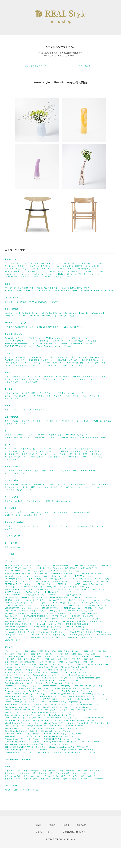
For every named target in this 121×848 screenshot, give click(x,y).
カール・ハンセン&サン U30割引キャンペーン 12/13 (76, 266)
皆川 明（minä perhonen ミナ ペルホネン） (60, 662)
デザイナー (9, 647)
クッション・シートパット (16, 487)
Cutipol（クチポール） (61, 576)
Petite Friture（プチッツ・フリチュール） (23, 619)
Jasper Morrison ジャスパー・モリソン (22, 707)
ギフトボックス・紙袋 (64, 316)
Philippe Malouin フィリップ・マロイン (62, 736)
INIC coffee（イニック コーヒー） (91, 589)
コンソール (94, 396)
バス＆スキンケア (86, 526)
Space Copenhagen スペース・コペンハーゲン (26, 750)
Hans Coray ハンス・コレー (81, 696)
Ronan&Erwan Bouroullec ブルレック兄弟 (24, 744)
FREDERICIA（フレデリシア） (18, 581)
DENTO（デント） (83, 576)
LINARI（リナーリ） (79, 338)
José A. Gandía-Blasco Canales (19, 710)
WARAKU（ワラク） (99, 357)
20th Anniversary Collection (18, 759)
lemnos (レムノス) (101, 600)
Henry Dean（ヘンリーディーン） (61, 587)
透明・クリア (10, 773)
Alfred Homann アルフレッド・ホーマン (66, 670)
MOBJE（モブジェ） (51, 608)
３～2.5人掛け (20, 357)
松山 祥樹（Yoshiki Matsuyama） (20, 662)
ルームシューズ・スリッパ (50, 487)
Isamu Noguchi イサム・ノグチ (59, 704)
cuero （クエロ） (40, 576)
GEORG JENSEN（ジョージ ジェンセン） (94, 581)
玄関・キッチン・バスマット (17, 437)
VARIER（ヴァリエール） (81, 635)
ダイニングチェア (12, 377)
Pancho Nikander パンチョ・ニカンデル (23, 734)
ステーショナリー (86, 487)
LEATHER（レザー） (73, 327)
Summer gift (70, 313)
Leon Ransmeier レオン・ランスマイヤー (23, 718)
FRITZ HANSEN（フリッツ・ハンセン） (54, 581)
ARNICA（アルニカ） (54, 363)
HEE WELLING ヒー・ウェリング (57, 699)
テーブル (8, 389)
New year (9, 316)
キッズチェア (101, 377)
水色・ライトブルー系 (50, 779)
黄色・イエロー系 (88, 776)
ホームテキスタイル (77, 484)
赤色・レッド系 (62, 773)
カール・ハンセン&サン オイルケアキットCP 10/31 (27, 266)
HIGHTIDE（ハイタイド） (31, 587)
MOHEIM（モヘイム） (94, 608)
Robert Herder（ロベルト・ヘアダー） (85, 619)
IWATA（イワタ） (33, 592)
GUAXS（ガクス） (46, 584)
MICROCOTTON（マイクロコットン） (22, 608)
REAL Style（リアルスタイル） (19, 565)
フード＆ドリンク (12, 543)
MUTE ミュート (12, 726)
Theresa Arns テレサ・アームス (19, 752)
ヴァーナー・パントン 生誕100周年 (20, 651)
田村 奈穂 (50, 659)
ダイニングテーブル (41, 396)
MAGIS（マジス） (77, 605)
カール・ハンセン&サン (15, 379)
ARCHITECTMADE (13, 571)
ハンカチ (101, 526)
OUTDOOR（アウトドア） (48, 327)
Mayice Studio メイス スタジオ (46, 720)
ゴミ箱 (92, 484)
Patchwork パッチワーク (76, 435)
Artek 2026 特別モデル (47, 288)
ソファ (12, 353)
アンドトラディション (33, 457)
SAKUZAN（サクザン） (48, 621)
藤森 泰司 (89, 659)
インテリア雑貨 (18, 480)
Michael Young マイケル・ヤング (58, 723)
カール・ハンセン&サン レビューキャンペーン (62, 271)
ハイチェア (93, 379)
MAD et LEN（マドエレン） (17, 341)
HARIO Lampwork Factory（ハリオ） (91, 584)
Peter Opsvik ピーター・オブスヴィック (22, 736)
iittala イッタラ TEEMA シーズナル (20, 291)
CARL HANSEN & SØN (90, 573)
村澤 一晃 (88, 662)
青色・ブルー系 (45, 773)
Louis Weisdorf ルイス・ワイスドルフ (62, 718)
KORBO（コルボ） (13, 600)
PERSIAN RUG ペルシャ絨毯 (93, 437)
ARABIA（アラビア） (33, 515)
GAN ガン (9, 435)
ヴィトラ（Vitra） (34, 501)
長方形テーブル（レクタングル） (72, 393)
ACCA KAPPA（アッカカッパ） (54, 343)
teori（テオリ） (72, 629)
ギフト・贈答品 (11, 309)
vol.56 (7, 790)
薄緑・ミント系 (70, 779)
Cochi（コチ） (11, 363)
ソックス (8, 529)
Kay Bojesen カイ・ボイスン (84, 710)
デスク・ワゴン (11, 398)
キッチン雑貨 (18, 508)
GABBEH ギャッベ (68, 437)
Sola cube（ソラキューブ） (49, 624)
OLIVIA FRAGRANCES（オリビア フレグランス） (75, 341)
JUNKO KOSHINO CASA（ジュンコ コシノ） (25, 595)
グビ (101, 457)
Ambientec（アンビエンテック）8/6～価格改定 (57, 568)
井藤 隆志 (102, 651)
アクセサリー (38, 526)
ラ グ (7, 431)
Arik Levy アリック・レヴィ (17, 675)
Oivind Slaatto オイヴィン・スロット (21, 731)
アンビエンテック (12, 457)
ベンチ (38, 377)
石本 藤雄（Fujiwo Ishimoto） (66, 651)
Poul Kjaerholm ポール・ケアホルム (60, 742)
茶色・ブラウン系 (67, 771)
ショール (25, 526)
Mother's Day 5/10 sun (26, 313)
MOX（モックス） (57, 611)
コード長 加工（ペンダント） (69, 451)
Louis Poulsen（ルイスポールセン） (21, 605)
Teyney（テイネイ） (52, 629)
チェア (8, 372)
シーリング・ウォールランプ (53, 454)
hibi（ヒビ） (86, 587)
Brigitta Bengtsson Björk (88, 678)
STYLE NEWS (11, 786)
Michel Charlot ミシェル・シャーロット (22, 723)
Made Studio (55, 726)
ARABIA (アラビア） (90, 568)
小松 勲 (108, 657)
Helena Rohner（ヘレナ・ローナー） (21, 702)
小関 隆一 (50, 654)
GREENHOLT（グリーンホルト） (19, 584)
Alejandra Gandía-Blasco (45, 667)
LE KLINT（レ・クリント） (65, 603)
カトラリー (9, 512)
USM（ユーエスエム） (103, 421)
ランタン (29, 490)
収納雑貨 (8, 424)
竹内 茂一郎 (36, 659)
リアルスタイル (11, 393)
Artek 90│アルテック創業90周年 (19, 288)
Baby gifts (84, 313)
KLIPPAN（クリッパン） (61, 597)
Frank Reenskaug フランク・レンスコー (80, 691)
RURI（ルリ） (53, 365)
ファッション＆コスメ (14, 522)
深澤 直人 (76, 659)
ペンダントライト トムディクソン (79, 449)
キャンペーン (10, 259)
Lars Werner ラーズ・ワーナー (63, 715)
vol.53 (35, 790)
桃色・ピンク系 (30, 779)
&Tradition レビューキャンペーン (56, 277)
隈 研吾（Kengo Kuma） (16, 657)
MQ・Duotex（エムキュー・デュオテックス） (25, 611)
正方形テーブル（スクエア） (17, 396)
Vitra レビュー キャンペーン (17, 274)
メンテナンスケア (12, 536)
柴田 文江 (22, 659)
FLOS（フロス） (102, 579)
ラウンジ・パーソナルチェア (56, 377)
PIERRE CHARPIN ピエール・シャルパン (62, 739)
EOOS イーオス (45, 688)
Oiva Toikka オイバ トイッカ (71, 728)
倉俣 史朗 (36, 657)
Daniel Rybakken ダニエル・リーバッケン (23, 683)
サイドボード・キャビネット (45, 421)
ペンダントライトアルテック (40, 451)
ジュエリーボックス (20, 421)
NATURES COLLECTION (42, 613)
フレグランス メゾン (14, 334)
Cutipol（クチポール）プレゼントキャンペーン (77, 269)
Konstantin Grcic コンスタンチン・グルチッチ (25, 715)
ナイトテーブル (41, 410)
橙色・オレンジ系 (12, 779)
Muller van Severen (74, 726)
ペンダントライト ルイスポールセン (20, 449)
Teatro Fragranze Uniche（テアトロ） (54, 346)
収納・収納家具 (19, 417)
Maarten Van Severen (93, 718)
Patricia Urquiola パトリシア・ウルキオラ (63, 734)
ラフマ (63, 379)
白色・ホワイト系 (12, 771)
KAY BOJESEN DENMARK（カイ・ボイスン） (25, 597)
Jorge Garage (82, 707)
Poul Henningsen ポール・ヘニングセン (23, 742)
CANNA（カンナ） (75, 363)
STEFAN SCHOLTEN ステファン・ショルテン (25, 747)
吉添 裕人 (57, 665)
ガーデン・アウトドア (14, 466)
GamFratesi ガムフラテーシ (92, 694)
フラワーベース (40, 484)
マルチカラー (97, 779)
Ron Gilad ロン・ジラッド (58, 744)
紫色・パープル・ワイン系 (84, 773)
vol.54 (26, 790)
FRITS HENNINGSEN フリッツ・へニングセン (25, 694)
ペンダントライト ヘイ (14, 451)
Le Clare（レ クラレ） (40, 603)
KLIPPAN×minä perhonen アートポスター (58, 291)
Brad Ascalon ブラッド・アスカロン (57, 678)
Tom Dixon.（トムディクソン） (52, 632)
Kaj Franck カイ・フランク (17, 712)
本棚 (7, 421)
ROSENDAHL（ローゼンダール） (20, 621)
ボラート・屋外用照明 (78, 454)
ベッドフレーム (11, 410)
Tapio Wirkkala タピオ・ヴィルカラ (78, 750)
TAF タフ (54, 750)
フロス (85, 457)
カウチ (7, 357)
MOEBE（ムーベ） (72, 608)
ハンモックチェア (29, 382)
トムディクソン (53, 457)
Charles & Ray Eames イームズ (19, 680)
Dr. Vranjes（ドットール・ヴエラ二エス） (23, 338)
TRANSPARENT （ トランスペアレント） (88, 632)
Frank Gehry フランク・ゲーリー (43, 691)
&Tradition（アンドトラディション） (84, 637)
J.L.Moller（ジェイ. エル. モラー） (60, 592)
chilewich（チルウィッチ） (50, 435)
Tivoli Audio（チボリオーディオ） (20, 632)
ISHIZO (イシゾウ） (13, 592)
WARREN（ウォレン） (15, 360)
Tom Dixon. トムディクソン (49, 752)
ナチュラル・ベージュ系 (88, 771)
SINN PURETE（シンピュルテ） (19, 346)
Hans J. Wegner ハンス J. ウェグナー (21, 699)
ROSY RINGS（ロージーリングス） (20, 343)
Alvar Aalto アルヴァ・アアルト (19, 673)
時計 (52, 484)
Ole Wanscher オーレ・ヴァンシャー (57, 731)
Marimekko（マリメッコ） (100, 605)
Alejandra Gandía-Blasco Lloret (76, 667)
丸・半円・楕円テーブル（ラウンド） (38, 393)
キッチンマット (60, 512)
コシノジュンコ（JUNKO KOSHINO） (85, 657)
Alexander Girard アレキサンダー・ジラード (24, 670)
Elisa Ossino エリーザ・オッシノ (19, 688)
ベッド (7, 406)
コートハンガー (83, 421)
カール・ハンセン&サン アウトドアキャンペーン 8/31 (79, 263)
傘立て (100, 487)
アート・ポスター (19, 497)
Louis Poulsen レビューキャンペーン (21, 277)
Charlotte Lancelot (45, 680)
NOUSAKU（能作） (90, 613)
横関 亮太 (44, 665)
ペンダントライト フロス (50, 449)
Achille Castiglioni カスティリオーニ (93, 665)
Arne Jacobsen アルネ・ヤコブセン (78, 673)
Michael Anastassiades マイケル (79, 720)
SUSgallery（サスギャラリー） (85, 512)
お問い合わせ (84, 66)
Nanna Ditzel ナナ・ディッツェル (20, 728)
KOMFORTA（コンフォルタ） (85, 565)
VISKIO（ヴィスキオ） (98, 363)
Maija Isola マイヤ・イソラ (17, 720)
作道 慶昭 (9, 659)
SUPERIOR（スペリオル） (94, 360)
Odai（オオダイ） (41, 341)
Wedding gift (98, 313)
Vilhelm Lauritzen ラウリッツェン (80, 752)
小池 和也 (59, 657)
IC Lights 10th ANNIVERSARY (75, 288)
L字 (72, 357)
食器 (20, 512)
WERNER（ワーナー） (15, 637)
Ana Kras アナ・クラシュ (47, 673)
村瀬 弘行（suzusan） (15, 665)
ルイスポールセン (71, 457)
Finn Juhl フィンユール (15, 691)
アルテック (33, 379)
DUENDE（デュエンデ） (57, 579)
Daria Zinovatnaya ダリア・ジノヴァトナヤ (65, 683)
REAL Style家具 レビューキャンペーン (22, 271)
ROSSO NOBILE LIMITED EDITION (97, 291)
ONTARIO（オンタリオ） (16, 365)
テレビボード (67, 421)
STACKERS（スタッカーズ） (18, 627)
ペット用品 (9, 554)
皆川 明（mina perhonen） (59, 501)
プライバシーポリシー (45, 832)
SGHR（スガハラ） (98, 621)
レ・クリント (10, 459)
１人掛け (50, 357)
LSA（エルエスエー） (78, 600)
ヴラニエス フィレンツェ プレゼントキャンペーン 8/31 (29, 263)
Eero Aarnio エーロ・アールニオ (88, 686)
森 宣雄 (33, 665)
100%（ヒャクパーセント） (17, 640)
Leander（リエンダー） (15, 603)
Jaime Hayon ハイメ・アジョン (90, 704)
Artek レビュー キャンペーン (99, 271)
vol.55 (17, 790)
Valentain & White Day (40, 316)
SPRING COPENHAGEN (77, 624)
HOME (38, 825)
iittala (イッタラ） (13, 515)
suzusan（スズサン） (75, 627)
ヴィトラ (46, 379)
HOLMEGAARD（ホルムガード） (19, 589)
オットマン (62, 357)
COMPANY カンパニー (68, 680)
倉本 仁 (48, 657)
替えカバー (83, 365)
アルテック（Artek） (14, 501)
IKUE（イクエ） (65, 589)
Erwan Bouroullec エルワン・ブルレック (73, 688)
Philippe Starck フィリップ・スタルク (22, 739)
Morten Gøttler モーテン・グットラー (93, 723)
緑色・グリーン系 (69, 776)
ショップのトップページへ (36, 66)
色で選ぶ (8, 767)
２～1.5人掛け (36, 357)
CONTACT (81, 825)
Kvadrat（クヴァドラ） (35, 600)
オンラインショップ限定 (15, 302)
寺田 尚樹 (62, 659)
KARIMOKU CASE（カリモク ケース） (66, 595)
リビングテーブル (61, 396)
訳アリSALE (57, 302)
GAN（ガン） (69, 365)
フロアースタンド (29, 454)
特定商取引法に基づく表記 (74, 832)
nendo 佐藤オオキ (46, 728)
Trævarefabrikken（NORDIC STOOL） (46, 637)
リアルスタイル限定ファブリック (19, 327)
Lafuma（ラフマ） (57, 600)
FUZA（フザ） (37, 365)
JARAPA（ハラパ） (25, 435)
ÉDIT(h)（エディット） (56, 338)
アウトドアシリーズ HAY (16, 473)
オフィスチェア (11, 382)
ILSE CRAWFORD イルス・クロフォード (23, 704)
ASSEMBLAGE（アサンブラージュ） (63, 571)
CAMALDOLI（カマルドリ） (84, 343)
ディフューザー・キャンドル (17, 484)
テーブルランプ (11, 454)
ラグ (44, 471)
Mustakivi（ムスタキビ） (16, 613)
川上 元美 (90, 654)
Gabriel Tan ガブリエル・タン (63, 694)
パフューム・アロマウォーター (61, 526)
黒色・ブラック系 (31, 771)
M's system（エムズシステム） (82, 611)
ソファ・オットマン (13, 471)
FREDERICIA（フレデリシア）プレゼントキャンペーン (29, 269)
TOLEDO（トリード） (31, 363)
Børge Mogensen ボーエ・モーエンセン (87, 675)
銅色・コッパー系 (50, 776)
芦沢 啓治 (44, 651)
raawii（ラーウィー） (55, 619)
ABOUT (52, 825)
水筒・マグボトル (12, 547)
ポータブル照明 (92, 451)
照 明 (7, 445)
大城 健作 (36, 654)
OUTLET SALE (11, 298)
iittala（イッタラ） (46, 589)
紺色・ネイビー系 (27, 773)
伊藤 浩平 (89, 651)
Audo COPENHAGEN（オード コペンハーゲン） (26, 573)
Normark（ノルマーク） (67, 613)
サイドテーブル (79, 396)
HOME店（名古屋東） (39, 302)
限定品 (7, 284)
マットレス (26, 410)
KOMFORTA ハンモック (15, 323)
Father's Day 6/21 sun (50, 313)
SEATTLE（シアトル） (68, 360)
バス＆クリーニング (13, 490)
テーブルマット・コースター (37, 512)
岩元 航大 (9, 654)
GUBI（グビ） (64, 584)
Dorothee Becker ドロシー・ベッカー (21, 686)
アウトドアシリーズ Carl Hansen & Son (80, 471)
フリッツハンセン (77, 379)
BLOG (66, 825)
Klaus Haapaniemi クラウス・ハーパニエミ (51, 712)
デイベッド (82, 357)
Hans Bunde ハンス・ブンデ (53, 696)
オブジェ (61, 484)
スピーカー (70, 487)
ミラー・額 (103, 484)
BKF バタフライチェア (82, 377)
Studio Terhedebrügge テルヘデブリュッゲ (68, 747)
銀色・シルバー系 (31, 776)
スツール (27, 377)
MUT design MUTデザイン (34, 726)
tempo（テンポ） (90, 629)
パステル (84, 779)
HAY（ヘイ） (22, 424)
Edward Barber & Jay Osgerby (56, 686)
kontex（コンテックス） (86, 597)
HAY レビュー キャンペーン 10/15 (48, 274)
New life (8, 313)
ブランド (8, 561)
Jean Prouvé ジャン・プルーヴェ (58, 707)
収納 (33, 487)
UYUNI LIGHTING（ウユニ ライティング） (47, 635)
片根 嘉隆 (77, 654)
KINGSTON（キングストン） (41, 360)
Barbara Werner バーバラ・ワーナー (49, 675)
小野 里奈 (64, 654)
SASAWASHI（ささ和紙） (45, 437)
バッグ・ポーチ (11, 526)
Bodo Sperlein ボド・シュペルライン (21, 678)
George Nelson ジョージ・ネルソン (21, 696)
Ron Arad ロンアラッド (90, 742)
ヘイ (55, 379)
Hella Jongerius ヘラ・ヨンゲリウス (91, 699)
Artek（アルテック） (35, 571)
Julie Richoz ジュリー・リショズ (52, 710)
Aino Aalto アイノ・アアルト (17, 667)
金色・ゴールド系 (12, 776)
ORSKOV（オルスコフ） (83, 616)
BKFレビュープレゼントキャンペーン (83, 274)
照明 (37, 471)
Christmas (22, 316)
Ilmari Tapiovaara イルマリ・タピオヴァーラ (62, 702)
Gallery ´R (107, 565)
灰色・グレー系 (49, 771)
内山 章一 (22, 654)
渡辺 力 (69, 665)
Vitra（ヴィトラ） (104, 635)
